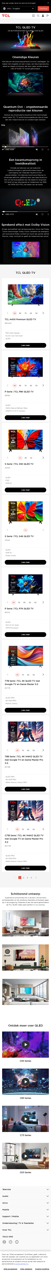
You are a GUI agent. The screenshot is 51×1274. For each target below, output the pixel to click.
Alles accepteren (10, 1269)
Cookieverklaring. (21, 1264)
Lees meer (25, 345)
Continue (43, 8)
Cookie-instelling (42, 1269)
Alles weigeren (26, 1269)
